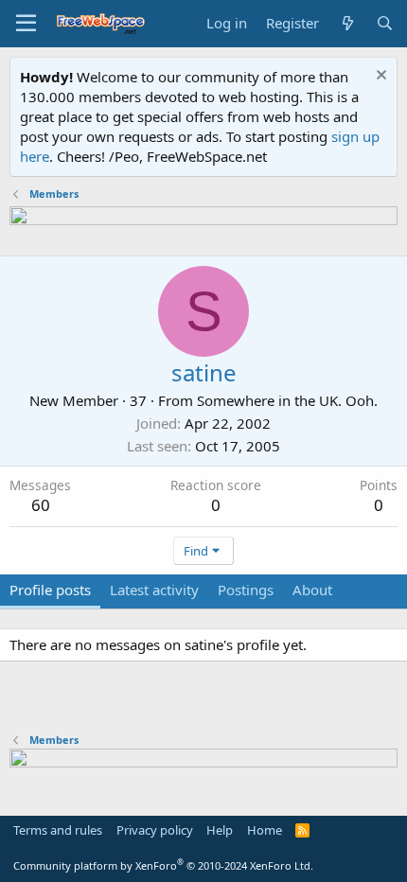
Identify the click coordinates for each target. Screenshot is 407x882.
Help (219, 829)
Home (264, 829)
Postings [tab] (246, 589)
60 (40, 505)
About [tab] (312, 589)
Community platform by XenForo (163, 865)
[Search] (384, 23)
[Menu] (26, 23)
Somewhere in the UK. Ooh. (287, 400)
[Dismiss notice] (379, 77)
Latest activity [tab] (154, 589)
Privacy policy (154, 829)
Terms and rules (57, 829)
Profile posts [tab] (50, 589)
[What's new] (346, 23)
